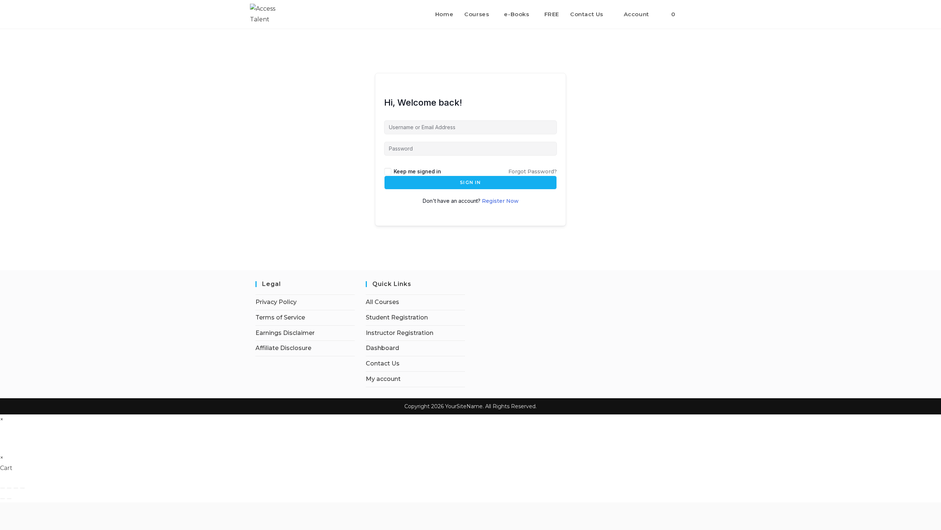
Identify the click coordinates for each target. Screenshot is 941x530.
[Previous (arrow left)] (2, 498)
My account (383, 378)
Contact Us (383, 363)
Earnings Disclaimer (285, 332)
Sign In (470, 182)
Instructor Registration (399, 332)
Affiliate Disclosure (283, 347)
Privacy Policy (276, 301)
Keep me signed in (417, 171)
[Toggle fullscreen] (9, 488)
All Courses (382, 301)
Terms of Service (280, 317)
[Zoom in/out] (2, 488)
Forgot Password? (532, 171)
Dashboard (382, 347)
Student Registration (397, 317)
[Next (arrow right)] (9, 498)
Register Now (500, 201)
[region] (95, 472)
